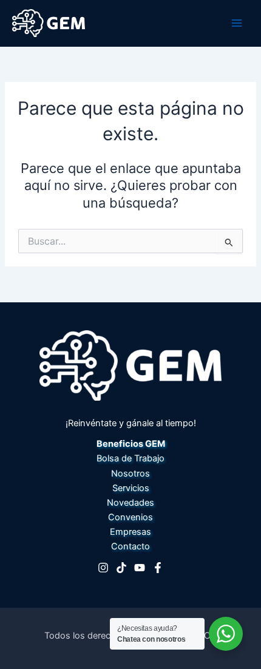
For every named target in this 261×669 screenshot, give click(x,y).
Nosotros (130, 473)
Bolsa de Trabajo (130, 458)
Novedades (130, 502)
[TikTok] (121, 567)
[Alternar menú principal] (237, 23)
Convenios (130, 517)
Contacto (130, 546)
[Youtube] (139, 567)
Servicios (130, 488)
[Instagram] (103, 567)
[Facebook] (157, 567)
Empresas (130, 531)
